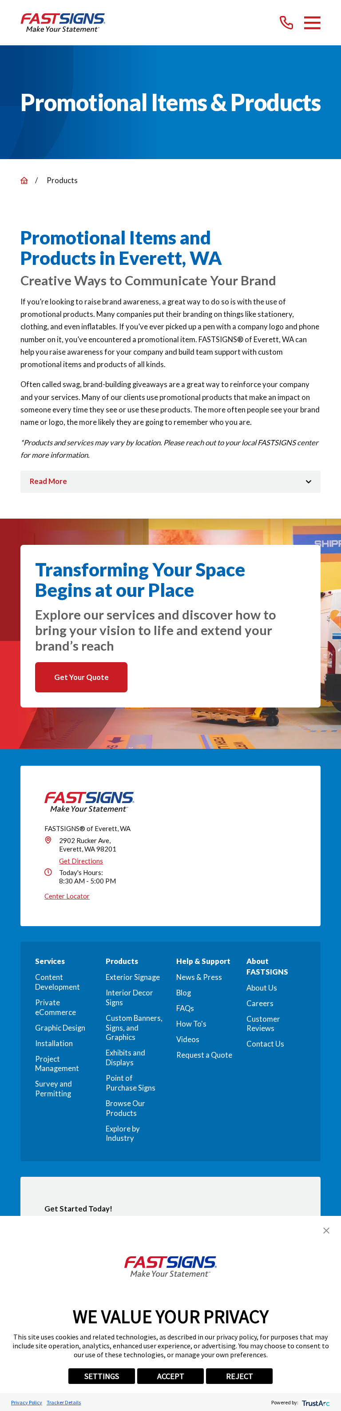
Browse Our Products (125, 1108)
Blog (183, 992)
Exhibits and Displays (125, 1057)
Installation (54, 1043)
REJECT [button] (239, 1376)
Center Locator (67, 896)
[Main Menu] (312, 23)
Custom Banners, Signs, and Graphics (134, 1028)
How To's (191, 1023)
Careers (260, 1003)
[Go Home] (24, 180)
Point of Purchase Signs (130, 1083)
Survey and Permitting (53, 1088)
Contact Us (265, 1043)
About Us (261, 987)
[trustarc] (315, 1402)
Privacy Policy (26, 1402)
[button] (326, 1230)
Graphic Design (60, 1027)
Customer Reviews (263, 1024)
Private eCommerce (55, 1007)
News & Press (199, 977)
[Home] (63, 22)
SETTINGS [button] (101, 1376)
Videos (187, 1039)
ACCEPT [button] (170, 1376)
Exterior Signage (133, 977)
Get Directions (81, 861)
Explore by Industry (123, 1133)
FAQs (185, 1008)
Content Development (57, 982)
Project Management (57, 1064)
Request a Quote (204, 1055)
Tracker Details (64, 1402)
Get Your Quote (81, 677)
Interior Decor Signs (129, 997)
